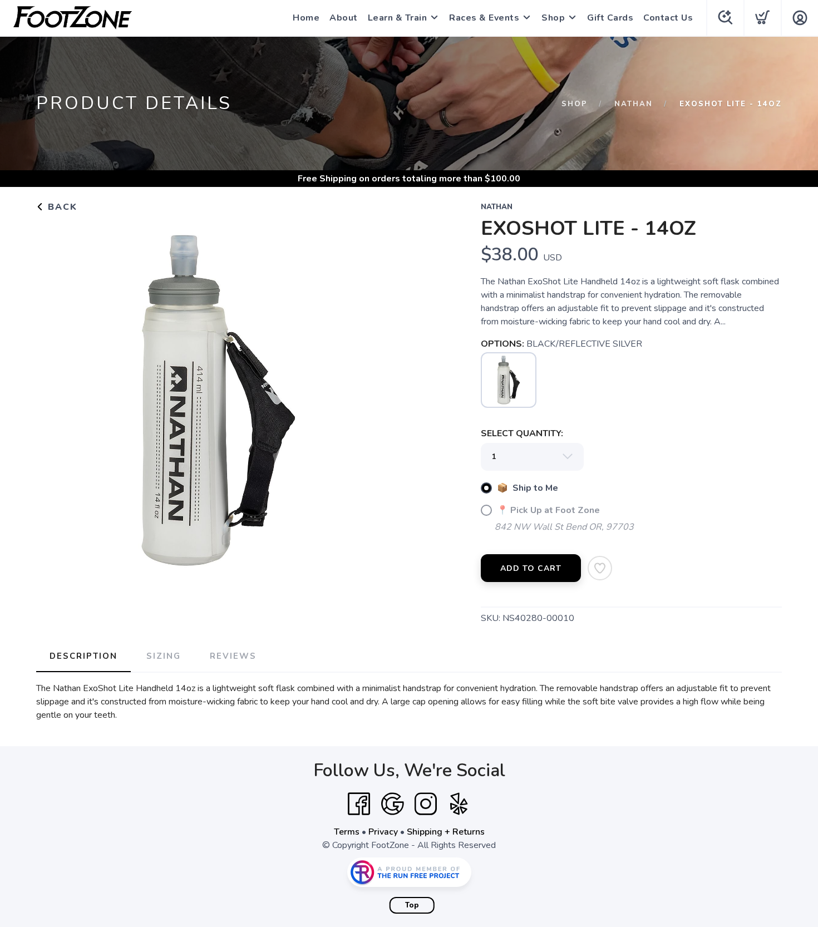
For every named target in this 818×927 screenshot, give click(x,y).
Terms (346, 832)
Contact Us (668, 18)
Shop (553, 18)
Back (61, 207)
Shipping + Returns (446, 832)
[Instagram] (425, 804)
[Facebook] (359, 804)
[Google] (392, 804)
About (343, 18)
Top (412, 905)
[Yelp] (459, 804)
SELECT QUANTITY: (522, 433)
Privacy (383, 832)
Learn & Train (397, 18)
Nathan (633, 104)
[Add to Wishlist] (600, 568)
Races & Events (484, 18)
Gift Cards (610, 18)
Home (306, 18)
